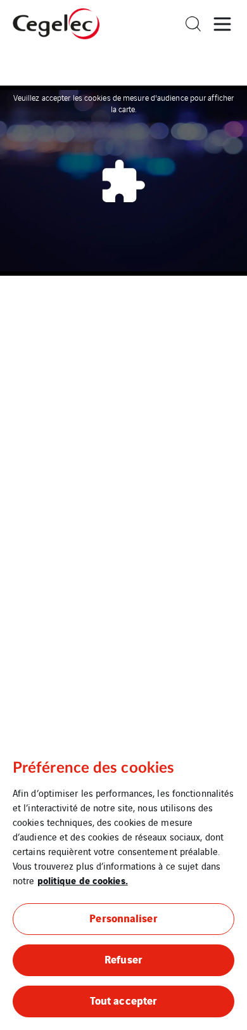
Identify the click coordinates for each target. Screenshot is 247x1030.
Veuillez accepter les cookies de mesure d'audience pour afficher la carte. (123, 103)
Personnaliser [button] (123, 917)
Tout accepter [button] (123, 1000)
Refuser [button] (123, 959)
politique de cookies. (82, 880)
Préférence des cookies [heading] (93, 768)
